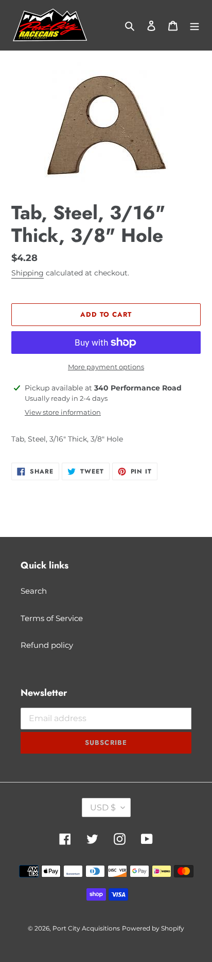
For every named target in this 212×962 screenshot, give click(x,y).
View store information (63, 412)
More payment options (106, 367)
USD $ (103, 807)
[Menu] (194, 25)
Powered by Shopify (153, 928)
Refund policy (47, 645)
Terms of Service (52, 618)
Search (34, 591)
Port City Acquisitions (86, 928)
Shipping (27, 273)
